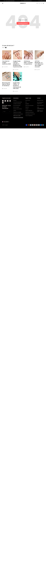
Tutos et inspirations (28, 115)
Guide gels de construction (30, 113)
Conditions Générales (17, 103)
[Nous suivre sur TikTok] (3, 102)
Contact (26, 108)
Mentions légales (16, 107)
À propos (14, 100)
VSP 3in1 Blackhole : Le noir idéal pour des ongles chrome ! (39, 64)
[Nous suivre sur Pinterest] (7, 101)
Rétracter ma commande (18, 117)
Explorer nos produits (23, 23)
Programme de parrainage (18, 113)
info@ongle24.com (40, 108)
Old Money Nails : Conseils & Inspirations (28, 62)
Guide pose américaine (29, 112)
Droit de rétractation (16, 105)
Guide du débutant (28, 110)
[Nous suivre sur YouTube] (10, 101)
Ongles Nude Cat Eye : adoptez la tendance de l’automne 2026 (17, 64)
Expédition (27, 103)
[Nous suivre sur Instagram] (5, 101)
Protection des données (17, 108)
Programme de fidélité (17, 112)
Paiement (27, 107)
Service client (27, 100)
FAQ (26, 102)
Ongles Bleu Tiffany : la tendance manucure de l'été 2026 (17, 85)
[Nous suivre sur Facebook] (3, 101)
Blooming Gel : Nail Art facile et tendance (6, 84)
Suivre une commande (29, 105)
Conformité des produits (17, 102)
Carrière (14, 110)
